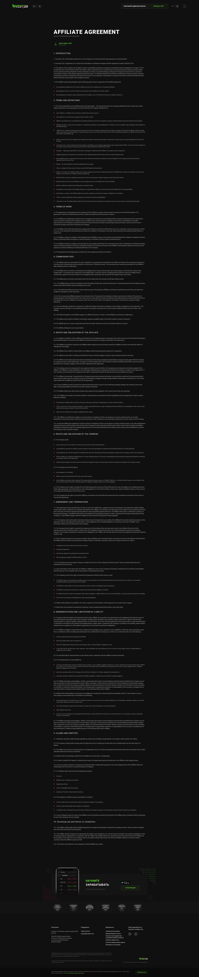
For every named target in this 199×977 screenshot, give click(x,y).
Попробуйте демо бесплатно (135, 6)
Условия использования (113, 931)
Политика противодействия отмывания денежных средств (115, 936)
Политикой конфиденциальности (75, 973)
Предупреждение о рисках (113, 933)
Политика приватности (112, 940)
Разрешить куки (141, 972)
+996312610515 (85, 931)
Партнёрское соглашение (113, 944)
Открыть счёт (158, 6)
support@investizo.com (87, 933)
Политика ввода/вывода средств (115, 942)
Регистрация (130, 888)
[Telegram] (135, 934)
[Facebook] (129, 934)
